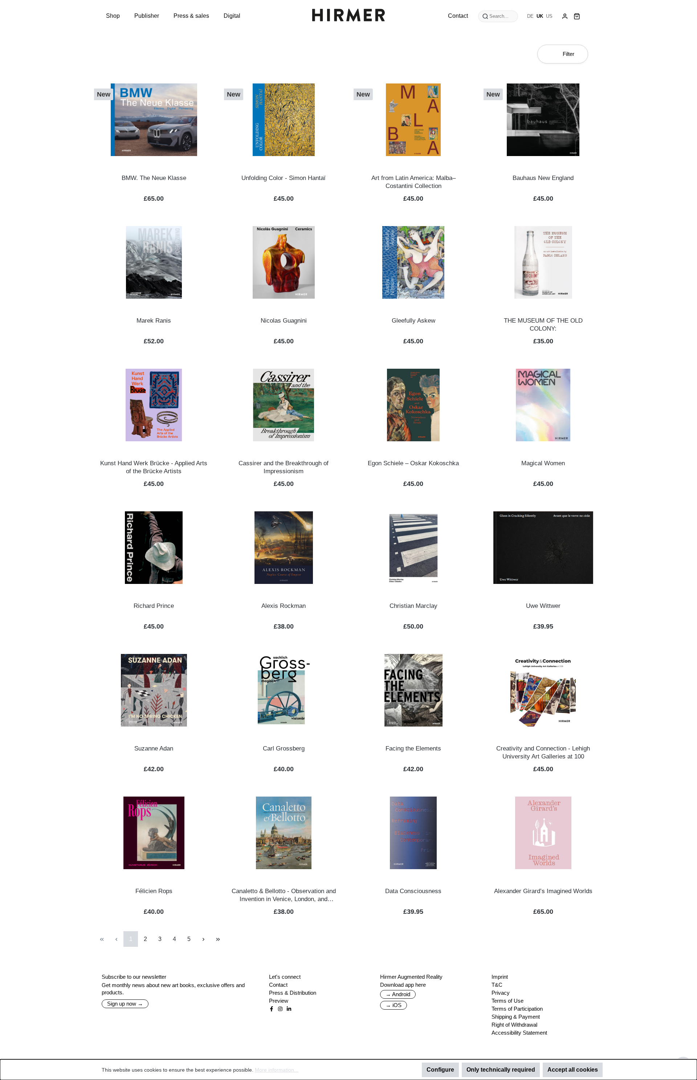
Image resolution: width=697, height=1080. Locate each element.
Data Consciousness (413, 891)
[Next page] (203, 939)
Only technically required (500, 1070)
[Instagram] (280, 1008)
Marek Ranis (153, 320)
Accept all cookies (572, 1070)
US (549, 16)
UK (540, 16)
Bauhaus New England (543, 178)
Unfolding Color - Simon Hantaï (283, 178)
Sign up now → (125, 1004)
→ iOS (394, 1005)
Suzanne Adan (153, 748)
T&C (497, 985)
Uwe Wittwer (543, 605)
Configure (440, 1070)
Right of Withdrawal (514, 1025)
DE (530, 16)
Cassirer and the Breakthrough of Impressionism (284, 467)
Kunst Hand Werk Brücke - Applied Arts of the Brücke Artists (153, 467)
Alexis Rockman (283, 605)
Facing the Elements (413, 748)
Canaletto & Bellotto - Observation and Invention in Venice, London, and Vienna (284, 895)
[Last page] (218, 939)
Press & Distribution (292, 993)
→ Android (398, 994)
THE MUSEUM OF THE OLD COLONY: (543, 324)
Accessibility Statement (519, 1033)
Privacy (501, 993)
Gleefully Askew (413, 320)
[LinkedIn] (289, 1008)
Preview (278, 1001)
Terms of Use (507, 1001)
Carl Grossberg (284, 748)
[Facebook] (271, 1008)
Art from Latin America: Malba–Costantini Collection (413, 182)
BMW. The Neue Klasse (154, 178)
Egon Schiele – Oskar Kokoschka (413, 463)
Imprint (500, 977)
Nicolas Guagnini (284, 320)
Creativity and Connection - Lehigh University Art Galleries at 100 (543, 752)
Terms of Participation (517, 1009)
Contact (278, 985)
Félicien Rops (153, 891)
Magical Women (543, 463)
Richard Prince (154, 605)
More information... (276, 1070)
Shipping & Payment (516, 1017)
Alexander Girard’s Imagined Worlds (543, 891)
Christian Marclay (413, 605)
